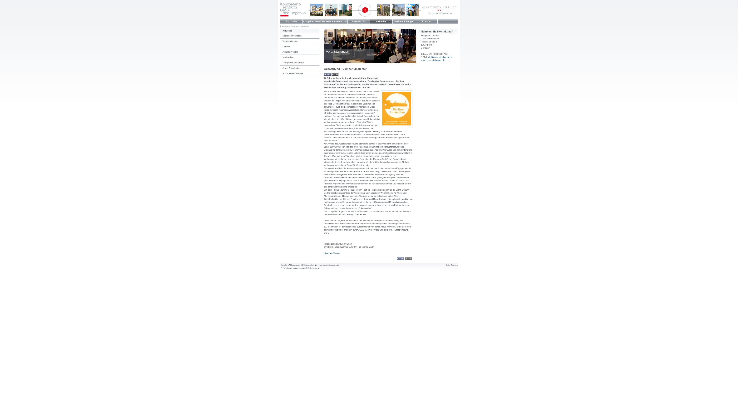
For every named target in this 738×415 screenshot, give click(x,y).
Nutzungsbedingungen (328, 265)
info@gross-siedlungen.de (440, 57)
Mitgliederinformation (292, 36)
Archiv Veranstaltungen (293, 73)
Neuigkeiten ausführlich (293, 62)
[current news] (327, 74)
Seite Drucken (452, 265)
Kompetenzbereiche (314, 21)
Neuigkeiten (288, 57)
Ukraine (286, 46)
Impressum (295, 265)
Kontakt (426, 21)
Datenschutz (309, 265)
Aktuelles (381, 21)
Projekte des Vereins (359, 23)
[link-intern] (400, 258)
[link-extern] (408, 258)
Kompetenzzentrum (336, 21)
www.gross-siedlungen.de (433, 60)
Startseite (291, 21)
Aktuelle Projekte (290, 52)
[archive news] (335, 74)
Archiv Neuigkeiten (291, 68)
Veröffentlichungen (404, 21)
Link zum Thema (332, 253)
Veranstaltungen (290, 41)
